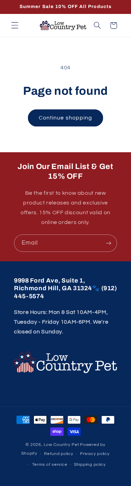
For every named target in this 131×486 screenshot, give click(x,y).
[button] (15, 25)
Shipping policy (90, 464)
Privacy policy (94, 454)
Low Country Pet (61, 445)
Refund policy (58, 454)
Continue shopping (65, 118)
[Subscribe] (109, 243)
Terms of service (49, 464)
